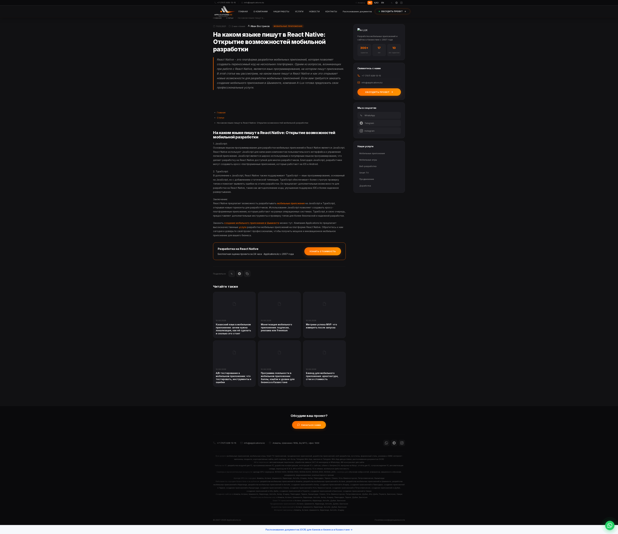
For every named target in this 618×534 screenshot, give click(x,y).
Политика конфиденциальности (390, 520)
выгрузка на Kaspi (349, 465)
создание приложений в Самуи (357, 491)
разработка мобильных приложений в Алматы (281, 481)
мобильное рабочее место (336, 469)
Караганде (287, 478)
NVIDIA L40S (330, 472)
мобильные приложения (291, 203)
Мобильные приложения (372, 153)
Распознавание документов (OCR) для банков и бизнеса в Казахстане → (309, 529)
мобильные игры (258, 456)
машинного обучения (391, 472)
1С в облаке (317, 469)
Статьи (229, 18)
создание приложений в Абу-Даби (262, 491)
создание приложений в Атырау (334, 484)
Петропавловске (365, 478)
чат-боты (291, 459)
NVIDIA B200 (305, 472)
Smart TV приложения (276, 456)
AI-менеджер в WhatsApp (328, 462)
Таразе (327, 478)
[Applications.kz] (224, 11)
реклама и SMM (385, 456)
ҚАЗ (376, 2)
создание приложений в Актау (305, 484)
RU (370, 2)
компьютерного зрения (323, 475)
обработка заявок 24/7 (305, 462)
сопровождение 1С (380, 465)
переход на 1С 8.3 (284, 469)
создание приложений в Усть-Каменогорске (310, 488)
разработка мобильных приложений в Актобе (269, 484)
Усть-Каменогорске (348, 478)
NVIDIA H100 (293, 472)
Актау (310, 478)
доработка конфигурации (286, 465)
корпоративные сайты (263, 459)
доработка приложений (324, 456)
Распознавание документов (357, 11)
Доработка (365, 185)
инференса (375, 472)
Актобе (296, 478)
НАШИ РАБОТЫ (281, 11)
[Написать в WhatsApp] (609, 525)
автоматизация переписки (282, 462)
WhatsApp (370, 115)
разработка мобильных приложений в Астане (324, 481)
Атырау (303, 478)
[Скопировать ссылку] (247, 273)
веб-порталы (280, 459)
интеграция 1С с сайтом (310, 465)
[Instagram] (401, 2)
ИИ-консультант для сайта (352, 462)
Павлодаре (318, 478)
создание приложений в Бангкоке (326, 491)
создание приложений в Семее (274, 488)
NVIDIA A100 (317, 472)
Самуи (399, 494)
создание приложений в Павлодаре (366, 484)
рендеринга (289, 475)
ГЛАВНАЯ (243, 11)
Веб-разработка (367, 166)
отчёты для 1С (364, 465)
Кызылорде (379, 478)
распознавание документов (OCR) (368, 459)
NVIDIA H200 (280, 472)
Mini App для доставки (342, 459)
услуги (242, 227)
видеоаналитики (303, 475)
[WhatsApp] (391, 2)
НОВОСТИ (314, 11)
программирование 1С (263, 465)
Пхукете (382, 494)
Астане (268, 478)
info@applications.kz (254, 2)
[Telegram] (396, 2)
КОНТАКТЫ (331, 11)
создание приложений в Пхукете (294, 491)
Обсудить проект (377, 92)
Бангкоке (391, 494)
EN (382, 2)
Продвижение (366, 179)
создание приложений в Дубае (385, 488)
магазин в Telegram (322, 459)
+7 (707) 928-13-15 (226, 2)
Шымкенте (277, 478)
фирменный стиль (369, 456)
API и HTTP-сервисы (302, 469)
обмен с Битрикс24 (331, 465)
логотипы (355, 456)
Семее (335, 478)
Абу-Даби (373, 494)
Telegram (369, 123)
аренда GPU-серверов (263, 472)
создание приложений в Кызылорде (242, 488)
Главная (217, 18)
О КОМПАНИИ (260, 11)
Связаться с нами (311, 425)
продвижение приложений (299, 456)
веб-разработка (343, 456)
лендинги (248, 459)
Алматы (260, 478)
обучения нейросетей (358, 472)
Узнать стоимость (322, 251)
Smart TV (364, 172)
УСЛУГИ (299, 11)
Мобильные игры (368, 159)
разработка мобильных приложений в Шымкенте (368, 481)
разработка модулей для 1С (240, 465)
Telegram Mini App (304, 459)
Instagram (370, 131)
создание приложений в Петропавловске (351, 488)
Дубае (365, 494)
